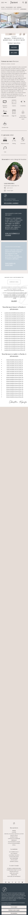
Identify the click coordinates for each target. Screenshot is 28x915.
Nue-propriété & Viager (14, 841)
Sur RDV (14, 47)
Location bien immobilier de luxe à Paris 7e (15, 324)
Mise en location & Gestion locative (14, 833)
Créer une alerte (14, 873)
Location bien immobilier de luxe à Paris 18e (14, 346)
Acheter (14, 832)
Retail (14, 845)
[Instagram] (6, 882)
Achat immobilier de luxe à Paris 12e (14, 381)
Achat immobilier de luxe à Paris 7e (15, 371)
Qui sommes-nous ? (14, 852)
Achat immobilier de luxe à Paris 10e (14, 377)
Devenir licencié (14, 861)
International (14, 837)
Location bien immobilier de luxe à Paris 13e (14, 336)
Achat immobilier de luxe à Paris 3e (15, 363)
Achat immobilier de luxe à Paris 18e (14, 393)
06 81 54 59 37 (10, 188)
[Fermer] (25, 884)
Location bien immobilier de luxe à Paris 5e (15, 320)
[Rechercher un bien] (23, 2)
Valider (14, 301)
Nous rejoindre (14, 858)
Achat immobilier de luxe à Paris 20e (14, 397)
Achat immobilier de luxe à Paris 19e (14, 395)
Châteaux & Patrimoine (14, 838)
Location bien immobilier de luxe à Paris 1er (15, 312)
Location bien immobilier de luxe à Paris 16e (14, 342)
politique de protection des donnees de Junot (17, 292)
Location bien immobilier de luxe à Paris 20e (14, 350)
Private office (14, 835)
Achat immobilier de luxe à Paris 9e (15, 375)
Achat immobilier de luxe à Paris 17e (14, 391)
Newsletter (14, 874)
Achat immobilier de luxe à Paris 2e (15, 361)
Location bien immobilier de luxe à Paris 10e (14, 330)
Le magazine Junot (14, 856)
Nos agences (14, 853)
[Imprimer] (24, 34)
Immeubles (14, 840)
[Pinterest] (19, 882)
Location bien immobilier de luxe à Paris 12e (14, 334)
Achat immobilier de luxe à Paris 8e (15, 373)
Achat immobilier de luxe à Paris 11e (14, 379)
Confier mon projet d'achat (14, 870)
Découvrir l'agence (11, 203)
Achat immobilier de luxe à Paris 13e (14, 383)
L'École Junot (14, 860)
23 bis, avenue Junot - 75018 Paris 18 (11, 200)
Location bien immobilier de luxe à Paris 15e (14, 340)
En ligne (14, 52)
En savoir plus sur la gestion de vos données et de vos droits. (14, 290)
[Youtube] (22, 882)
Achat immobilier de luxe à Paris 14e (14, 385)
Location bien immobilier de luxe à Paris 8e (15, 326)
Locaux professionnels (14, 843)
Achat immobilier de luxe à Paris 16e (14, 389)
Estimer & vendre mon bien (14, 868)
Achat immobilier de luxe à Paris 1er (14, 359)
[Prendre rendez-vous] (26, 2)
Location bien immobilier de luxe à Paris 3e (15, 316)
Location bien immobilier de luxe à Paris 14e (14, 338)
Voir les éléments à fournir (12, 234)
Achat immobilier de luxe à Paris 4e (15, 365)
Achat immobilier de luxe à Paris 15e (14, 387)
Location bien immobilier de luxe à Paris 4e (15, 318)
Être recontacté (14, 871)
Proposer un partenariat (14, 876)
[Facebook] (12, 882)
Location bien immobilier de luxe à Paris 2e (15, 314)
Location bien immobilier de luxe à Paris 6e (15, 322)
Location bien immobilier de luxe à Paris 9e (15, 328)
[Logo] (14, 2)
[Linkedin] (9, 882)
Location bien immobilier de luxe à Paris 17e (14, 344)
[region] (14, 899)
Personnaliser (14, 913)
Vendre (14, 830)
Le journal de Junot (14, 855)
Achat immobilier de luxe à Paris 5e (15, 367)
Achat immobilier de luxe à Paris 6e (15, 369)
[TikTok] (16, 882)
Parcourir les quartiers (10, 264)
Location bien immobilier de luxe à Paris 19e (14, 348)
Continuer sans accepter (14, 910)
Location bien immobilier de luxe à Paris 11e (14, 332)
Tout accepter (14, 907)
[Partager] (20, 34)
